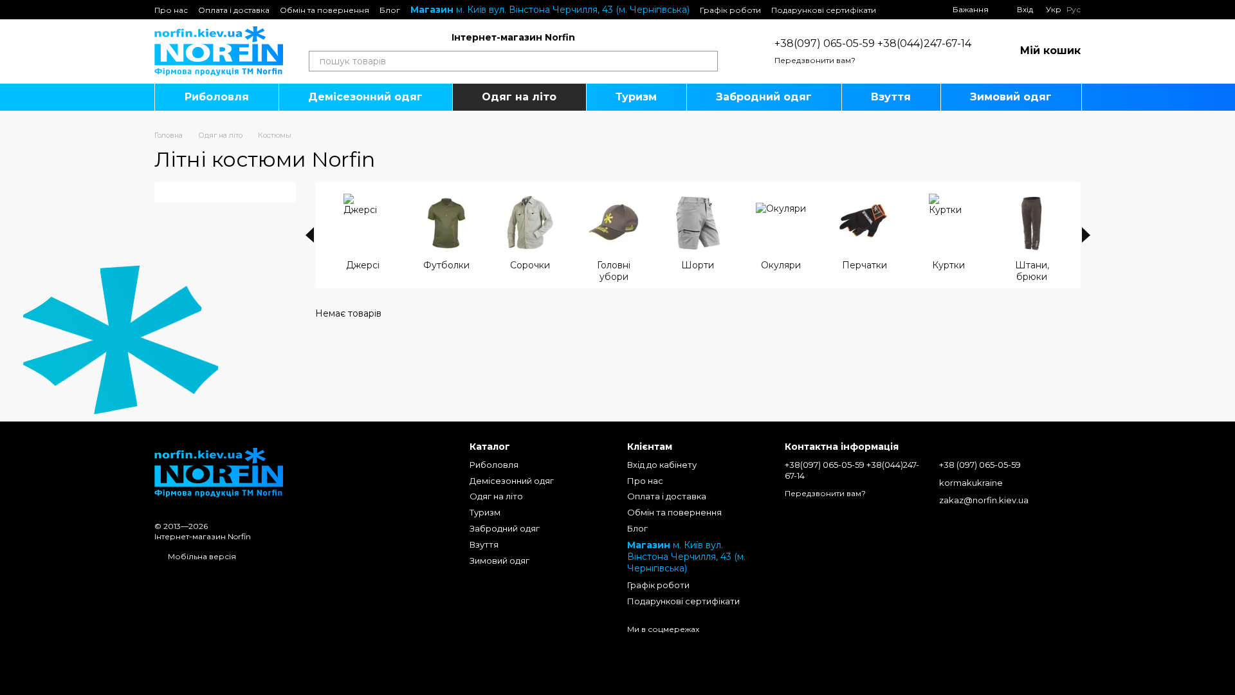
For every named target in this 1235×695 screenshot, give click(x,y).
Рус (1073, 10)
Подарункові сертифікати (823, 10)
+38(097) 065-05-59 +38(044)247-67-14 (872, 43)
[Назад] (310, 235)
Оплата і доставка (234, 10)
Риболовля (217, 97)
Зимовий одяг (1011, 97)
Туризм (636, 97)
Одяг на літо (519, 97)
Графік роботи (730, 10)
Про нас (171, 10)
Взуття (891, 97)
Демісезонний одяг (365, 97)
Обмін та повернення (324, 10)
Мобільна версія (201, 556)
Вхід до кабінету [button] (662, 464)
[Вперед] (1086, 235)
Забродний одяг (764, 97)
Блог (390, 10)
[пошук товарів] (707, 61)
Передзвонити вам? (814, 60)
